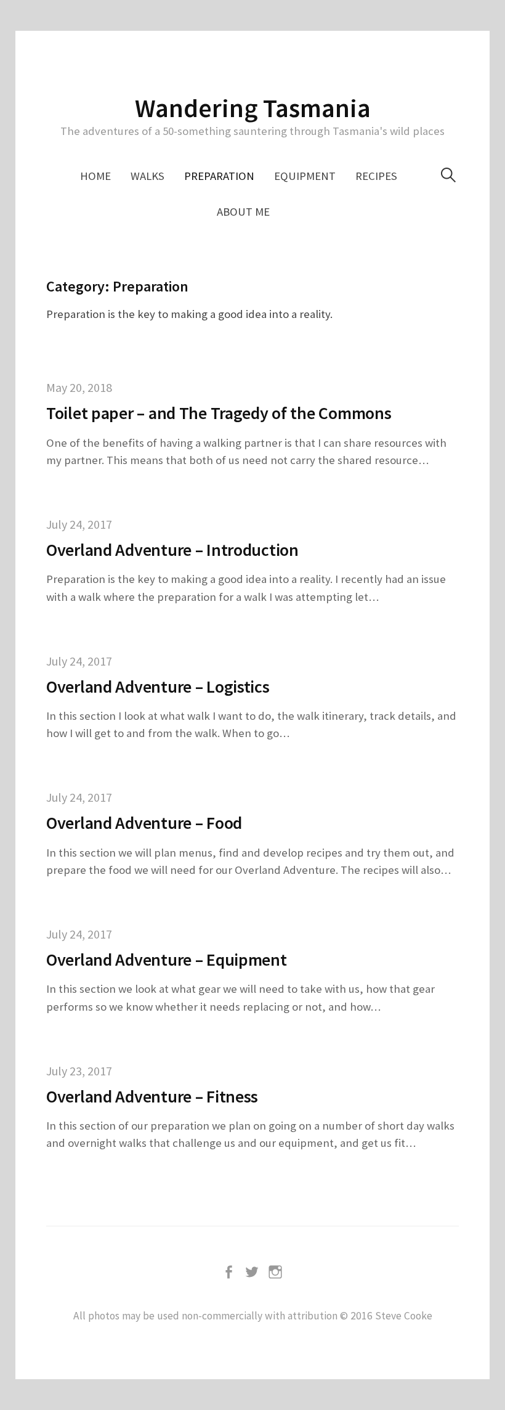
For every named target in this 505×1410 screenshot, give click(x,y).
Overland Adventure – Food (144, 823)
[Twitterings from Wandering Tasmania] (252, 1271)
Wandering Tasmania (253, 108)
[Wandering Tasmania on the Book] (229, 1271)
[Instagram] (276, 1271)
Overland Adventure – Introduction (172, 550)
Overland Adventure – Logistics (158, 686)
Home (95, 176)
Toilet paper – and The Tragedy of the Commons (218, 413)
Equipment (305, 176)
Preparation (219, 176)
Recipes (376, 176)
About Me (243, 212)
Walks (147, 176)
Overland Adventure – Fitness (152, 1096)
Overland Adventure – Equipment (166, 959)
